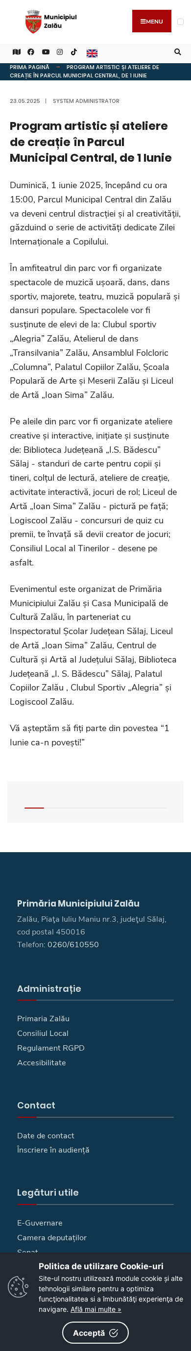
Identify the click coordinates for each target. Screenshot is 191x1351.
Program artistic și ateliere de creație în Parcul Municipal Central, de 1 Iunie (84, 71)
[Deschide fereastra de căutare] (176, 52)
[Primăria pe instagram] (58, 52)
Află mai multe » (96, 1309)
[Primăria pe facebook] (29, 52)
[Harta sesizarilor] (14, 52)
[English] (91, 52)
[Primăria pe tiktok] (74, 52)
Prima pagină (29, 67)
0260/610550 (73, 944)
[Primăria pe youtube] (44, 52)
